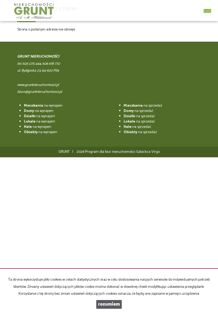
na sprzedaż (143, 106)
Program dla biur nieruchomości (110, 152)
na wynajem (43, 106)
